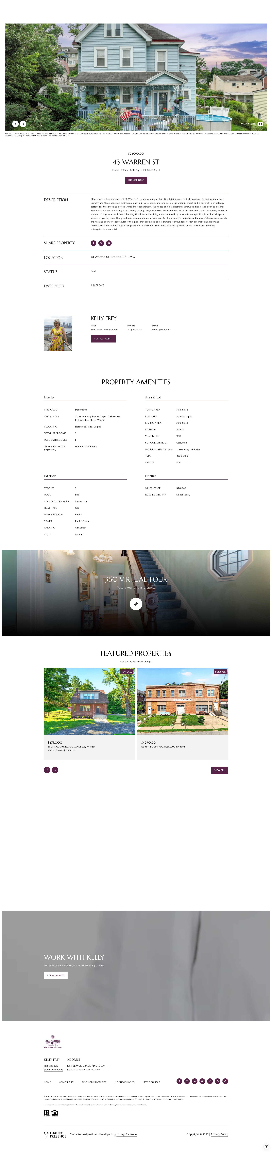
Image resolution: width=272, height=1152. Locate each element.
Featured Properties (94, 1082)
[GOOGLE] (217, 1081)
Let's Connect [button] (55, 975)
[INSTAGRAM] (187, 1081)
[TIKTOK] (210, 1081)
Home (47, 1082)
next (23, 124)
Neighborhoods (124, 1082)
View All (219, 770)
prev (15, 124)
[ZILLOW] (225, 1081)
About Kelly (66, 1082)
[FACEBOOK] (179, 1081)
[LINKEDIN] (194, 1081)
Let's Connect (151, 1082)
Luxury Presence (126, 1134)
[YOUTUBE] (202, 1081)
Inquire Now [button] (136, 180)
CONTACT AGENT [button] (103, 339)
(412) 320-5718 (134, 329)
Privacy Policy (219, 1134)
